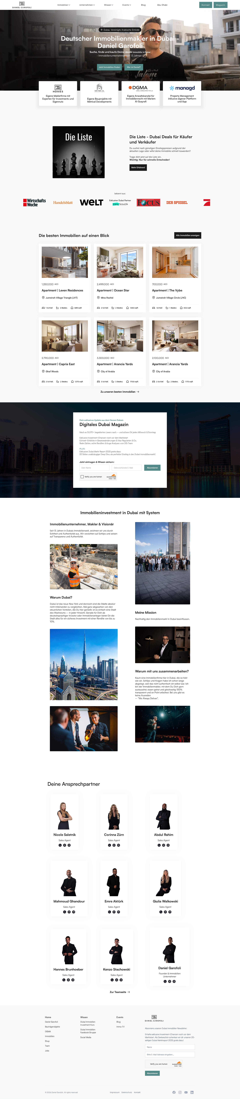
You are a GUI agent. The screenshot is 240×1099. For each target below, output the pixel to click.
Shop (47, 1041)
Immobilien (49, 1036)
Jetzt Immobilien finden (109, 67)
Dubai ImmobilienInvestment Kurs (87, 1023)
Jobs (47, 1050)
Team (47, 1046)
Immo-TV (120, 1026)
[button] (63, 5)
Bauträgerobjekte (52, 1026)
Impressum (115, 1092)
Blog (143, 5)
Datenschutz (127, 1092)
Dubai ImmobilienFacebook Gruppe (88, 1031)
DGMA (48, 1031)
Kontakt (137, 1092)
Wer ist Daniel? (134, 67)
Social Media (85, 1037)
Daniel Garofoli (51, 1022)
